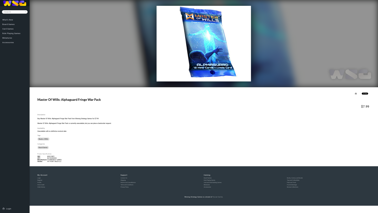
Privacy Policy (125, 187)
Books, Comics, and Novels (295, 178)
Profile (39, 182)
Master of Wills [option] (43, 139)
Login (39, 178)
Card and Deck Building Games (212, 182)
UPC (38, 158)
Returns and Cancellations (128, 182)
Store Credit (40, 184)
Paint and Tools (291, 182)
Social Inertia (218, 197)
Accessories (207, 187)
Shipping (123, 180)
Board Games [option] (43, 147)
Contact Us (124, 178)
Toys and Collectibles (293, 180)
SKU (38, 156)
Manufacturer (42, 160)
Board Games (208, 178)
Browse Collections (292, 187)
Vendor (39, 161)
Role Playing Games (209, 180)
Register (39, 180)
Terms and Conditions (127, 184)
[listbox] (203, 139)
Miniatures (207, 184)
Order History (41, 187)
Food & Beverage (292, 184)
